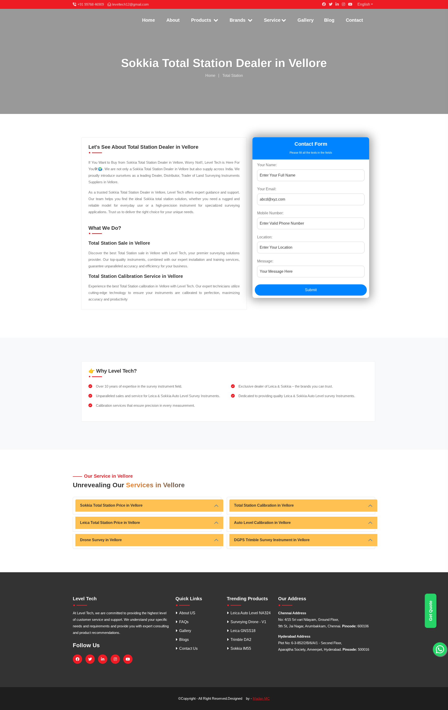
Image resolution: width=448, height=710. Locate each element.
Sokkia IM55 (241, 648)
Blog (329, 20)
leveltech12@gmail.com (130, 4)
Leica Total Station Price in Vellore (110, 523)
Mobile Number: (270, 213)
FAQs (184, 622)
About (173, 20)
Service (272, 20)
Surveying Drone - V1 (248, 622)
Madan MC (261, 698)
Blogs (184, 640)
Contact (354, 20)
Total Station (232, 76)
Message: (265, 261)
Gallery (306, 20)
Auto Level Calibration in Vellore (262, 523)
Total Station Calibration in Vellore (264, 505)
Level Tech (85, 598)
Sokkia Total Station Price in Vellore (111, 505)
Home (148, 20)
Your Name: (267, 165)
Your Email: (266, 189)
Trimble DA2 (241, 640)
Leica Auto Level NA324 (251, 613)
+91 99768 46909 (90, 4)
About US (187, 613)
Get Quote (430, 611)
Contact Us (188, 648)
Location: (264, 237)
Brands (238, 20)
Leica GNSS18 (243, 631)
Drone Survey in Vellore (101, 540)
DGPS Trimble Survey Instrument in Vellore (272, 540)
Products (202, 20)
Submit (311, 290)
